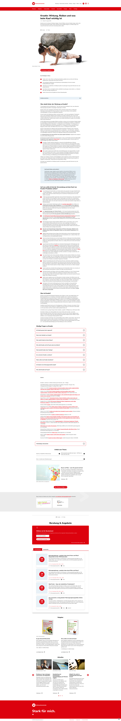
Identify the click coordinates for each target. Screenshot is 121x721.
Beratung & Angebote (46, 70)
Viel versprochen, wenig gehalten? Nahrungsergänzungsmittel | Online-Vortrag (66, 598)
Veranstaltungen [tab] (37, 549)
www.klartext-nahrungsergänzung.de (63, 496)
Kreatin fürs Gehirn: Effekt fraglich (55, 437)
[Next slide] (88, 675)
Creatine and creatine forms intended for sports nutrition (61, 411)
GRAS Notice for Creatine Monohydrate (48, 425)
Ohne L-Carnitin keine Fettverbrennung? (44, 459)
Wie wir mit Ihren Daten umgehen (77, 542)
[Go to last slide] (33, 675)
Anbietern (56, 245)
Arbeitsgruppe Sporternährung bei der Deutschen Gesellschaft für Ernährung (60, 215)
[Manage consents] (119, 719)
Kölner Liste (54, 432)
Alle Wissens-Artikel (60, 487)
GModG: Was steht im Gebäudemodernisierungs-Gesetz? (75, 675)
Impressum (78, 719)
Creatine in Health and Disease (57, 414)
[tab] (60, 695)
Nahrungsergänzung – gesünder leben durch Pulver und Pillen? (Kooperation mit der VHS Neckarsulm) (64, 556)
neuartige (64, 204)
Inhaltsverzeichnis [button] (44, 98)
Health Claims (57, 139)
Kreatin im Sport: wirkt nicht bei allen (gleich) (56, 434)
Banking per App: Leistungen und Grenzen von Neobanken (43, 675)
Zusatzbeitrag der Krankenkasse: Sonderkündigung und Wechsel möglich (60, 676)
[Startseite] (38, 3)
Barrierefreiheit (85, 719)
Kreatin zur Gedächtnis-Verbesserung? (56, 179)
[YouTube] (33, 714)
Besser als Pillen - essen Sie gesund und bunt (72, 467)
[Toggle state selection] (86, 3)
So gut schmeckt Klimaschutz (43, 638)
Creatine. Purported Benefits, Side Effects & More (67, 429)
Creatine (48, 404)
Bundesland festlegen (42, 539)
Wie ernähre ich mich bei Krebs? (69, 638)
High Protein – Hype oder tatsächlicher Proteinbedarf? (62, 584)
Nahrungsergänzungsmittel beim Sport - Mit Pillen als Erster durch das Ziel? (71, 453)
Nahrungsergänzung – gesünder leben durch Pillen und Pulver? (64, 570)
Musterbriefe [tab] (45, 549)
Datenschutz (72, 719)
